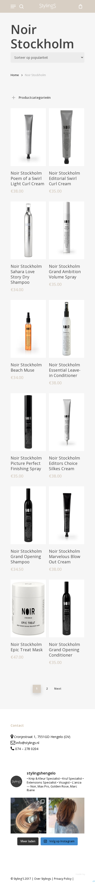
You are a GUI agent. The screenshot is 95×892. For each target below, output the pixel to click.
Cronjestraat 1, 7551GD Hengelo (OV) (41, 737)
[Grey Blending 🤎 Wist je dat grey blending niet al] (66, 815)
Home (15, 75)
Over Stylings (42, 879)
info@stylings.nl (27, 743)
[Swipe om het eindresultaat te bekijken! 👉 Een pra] (28, 815)
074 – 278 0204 (26, 749)
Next (57, 689)
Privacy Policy (62, 879)
